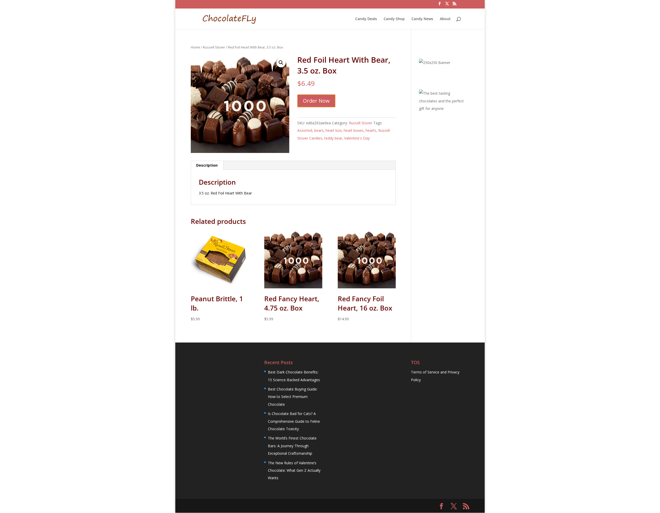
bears (319, 130)
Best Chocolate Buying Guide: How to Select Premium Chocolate (292, 397)
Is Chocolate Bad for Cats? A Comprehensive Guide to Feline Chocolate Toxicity (294, 421)
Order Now (316, 100)
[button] (281, 62)
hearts (371, 130)
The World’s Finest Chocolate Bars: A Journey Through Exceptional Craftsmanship (292, 446)
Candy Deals (366, 19)
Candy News (422, 19)
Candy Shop (394, 19)
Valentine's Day (357, 138)
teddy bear (333, 138)
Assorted (304, 130)
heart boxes (354, 130)
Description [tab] (207, 165)
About (445, 19)
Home (195, 47)
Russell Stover (214, 47)
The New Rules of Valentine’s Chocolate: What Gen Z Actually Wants (294, 470)
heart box (334, 130)
